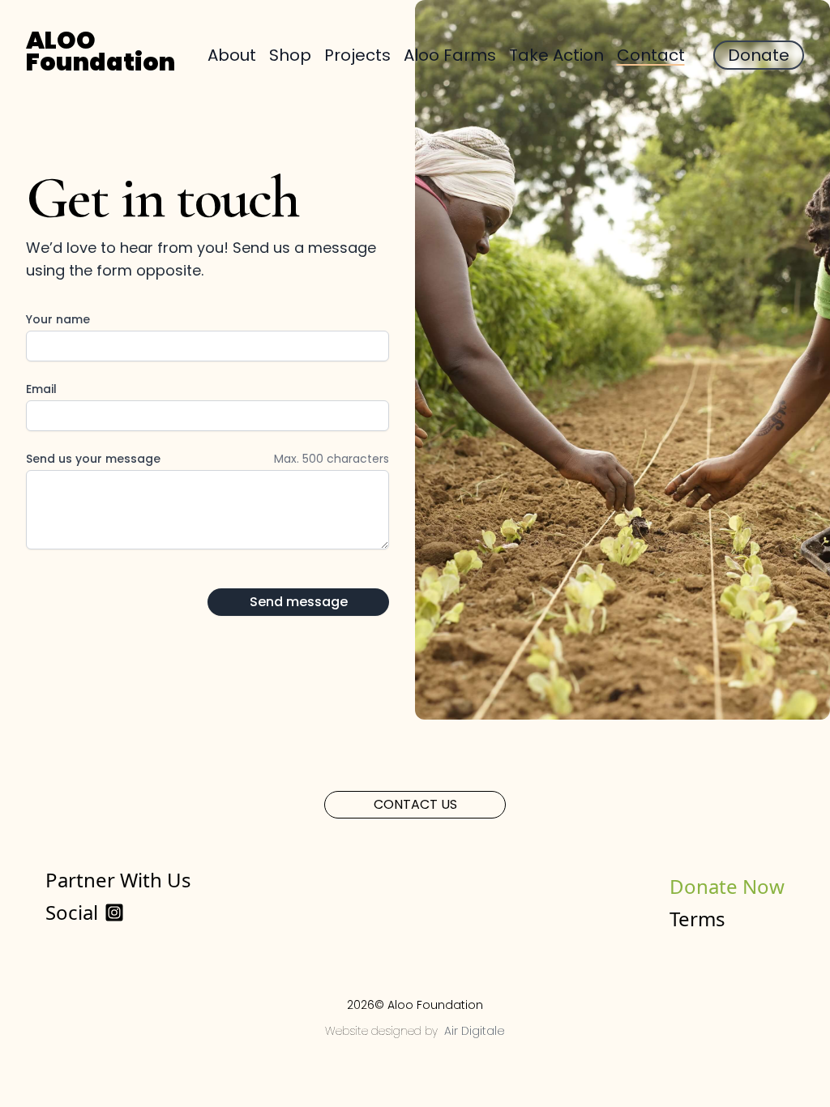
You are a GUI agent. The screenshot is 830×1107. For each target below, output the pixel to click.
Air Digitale (474, 1031)
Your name (58, 319)
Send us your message (93, 459)
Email (41, 389)
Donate (758, 55)
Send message (299, 601)
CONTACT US (415, 804)
